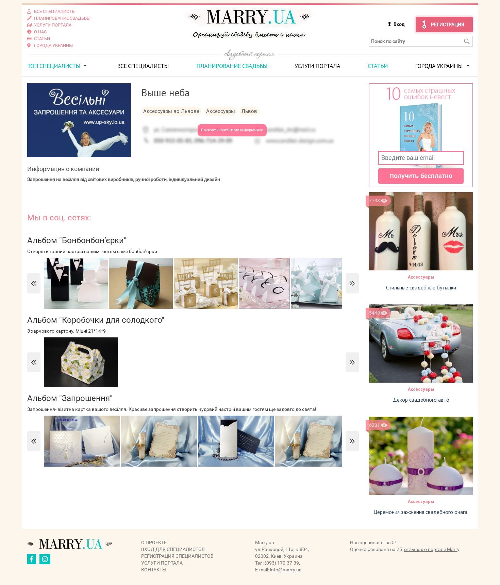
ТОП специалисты (53, 66)
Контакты (153, 569)
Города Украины (439, 66)
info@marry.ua (286, 569)
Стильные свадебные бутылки (421, 287)
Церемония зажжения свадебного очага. (420, 511)
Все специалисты (143, 66)
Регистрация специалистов (177, 556)
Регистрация (447, 24)
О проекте (154, 542)
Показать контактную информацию (232, 130)
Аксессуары (421, 277)
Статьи (378, 66)
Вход (399, 24)
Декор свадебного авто (421, 399)
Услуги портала (317, 66)
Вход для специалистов (173, 549)
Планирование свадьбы (231, 66)
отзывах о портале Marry (431, 549)
